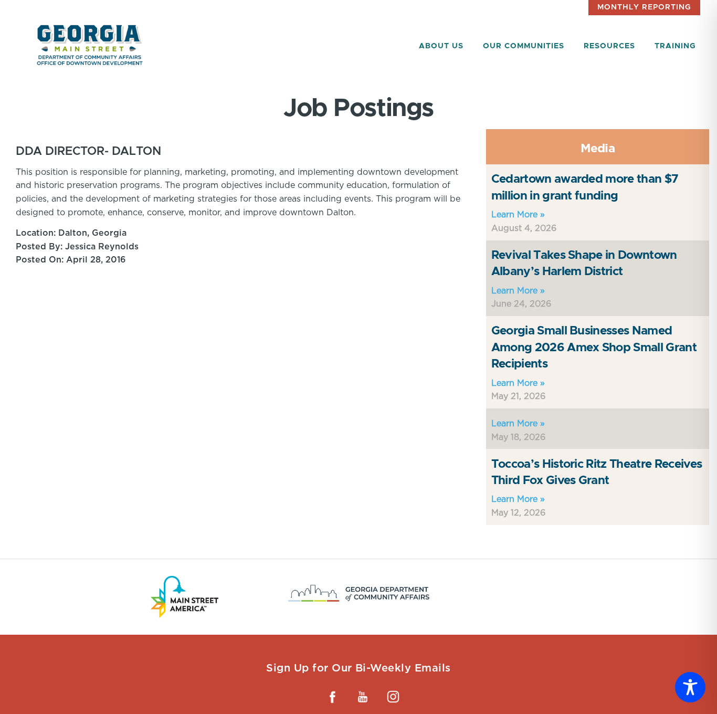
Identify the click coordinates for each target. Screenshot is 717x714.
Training (675, 46)
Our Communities (523, 46)
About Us (441, 46)
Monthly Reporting (644, 7)
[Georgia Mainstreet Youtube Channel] (363, 697)
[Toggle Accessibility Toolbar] (690, 687)
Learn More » (518, 214)
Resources (609, 46)
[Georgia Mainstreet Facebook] (332, 697)
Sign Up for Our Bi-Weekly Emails (358, 668)
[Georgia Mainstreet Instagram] (393, 697)
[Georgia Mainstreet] (89, 45)
